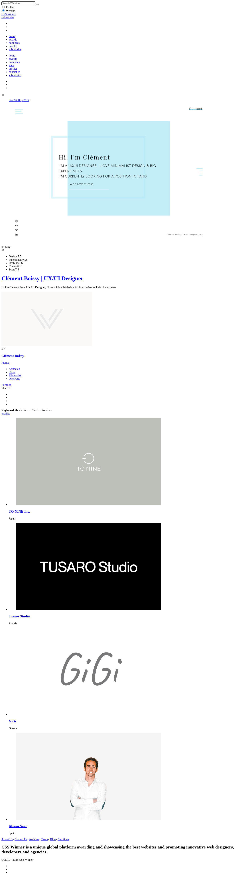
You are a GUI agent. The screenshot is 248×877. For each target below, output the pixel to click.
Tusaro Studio (19, 616)
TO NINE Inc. (19, 511)
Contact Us (21, 839)
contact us (14, 71)
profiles (13, 46)
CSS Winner (8, 14)
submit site (7, 17)
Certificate (63, 839)
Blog (53, 839)
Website (10, 10)
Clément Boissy (12, 356)
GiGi (12, 721)
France (5, 362)
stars (11, 65)
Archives (34, 839)
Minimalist (15, 375)
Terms (44, 839)
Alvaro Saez (18, 826)
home (12, 36)
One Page (14, 378)
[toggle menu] (2, 95)
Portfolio (6, 384)
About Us (7, 839)
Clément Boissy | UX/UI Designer (42, 278)
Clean (12, 372)
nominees (14, 42)
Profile (10, 7)
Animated (14, 368)
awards (13, 39)
